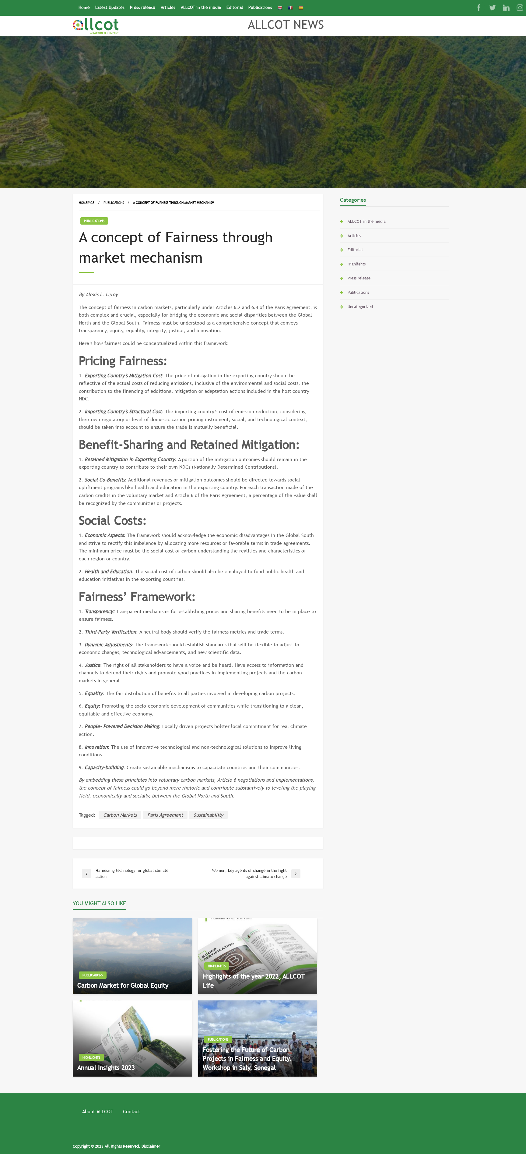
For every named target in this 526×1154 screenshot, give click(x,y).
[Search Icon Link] (308, 5)
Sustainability (208, 814)
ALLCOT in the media (201, 7)
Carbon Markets (120, 814)
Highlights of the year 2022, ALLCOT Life (254, 980)
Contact (131, 1111)
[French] (290, 7)
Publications (260, 7)
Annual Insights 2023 (106, 1067)
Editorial (234, 7)
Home (84, 7)
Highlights (217, 966)
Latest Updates (109, 7)
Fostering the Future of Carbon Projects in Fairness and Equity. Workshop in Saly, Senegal (247, 1059)
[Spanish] (301, 7)
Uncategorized (360, 306)
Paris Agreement (165, 814)
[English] (280, 7)
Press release (142, 7)
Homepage (86, 202)
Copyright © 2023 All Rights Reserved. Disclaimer (116, 1146)
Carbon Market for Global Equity (122, 985)
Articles (168, 7)
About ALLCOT (97, 1111)
